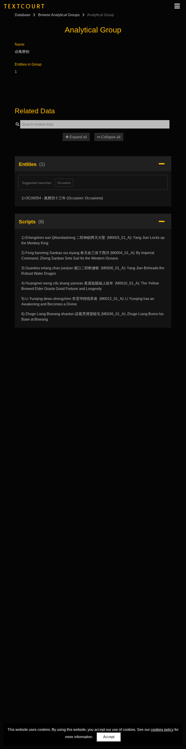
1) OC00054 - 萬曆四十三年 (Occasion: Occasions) (62, 198)
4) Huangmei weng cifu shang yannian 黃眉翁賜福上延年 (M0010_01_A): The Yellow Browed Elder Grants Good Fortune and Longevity (90, 286)
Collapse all (110, 137)
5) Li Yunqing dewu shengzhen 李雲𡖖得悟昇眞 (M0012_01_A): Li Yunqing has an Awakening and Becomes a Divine (87, 301)
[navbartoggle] (176, 6)
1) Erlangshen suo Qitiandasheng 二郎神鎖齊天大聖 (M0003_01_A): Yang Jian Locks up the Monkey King (92, 240)
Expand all (78, 137)
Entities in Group (28, 64)
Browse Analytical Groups (59, 15)
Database (22, 15)
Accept (108, 737)
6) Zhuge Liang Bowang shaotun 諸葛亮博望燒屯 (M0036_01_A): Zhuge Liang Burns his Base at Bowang (92, 316)
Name (19, 44)
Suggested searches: (37, 183)
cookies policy (162, 730)
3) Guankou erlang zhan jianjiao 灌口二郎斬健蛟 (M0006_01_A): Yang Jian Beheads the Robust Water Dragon (92, 270)
